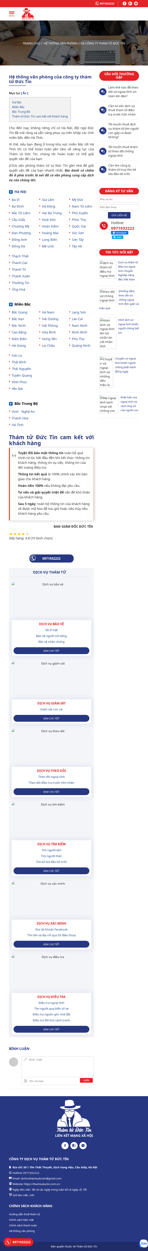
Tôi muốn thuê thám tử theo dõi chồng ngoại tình (123, 151)
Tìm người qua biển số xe (51, 1009)
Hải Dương (50, 319)
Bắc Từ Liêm (21, 213)
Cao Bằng (19, 332)
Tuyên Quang (22, 375)
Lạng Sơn (79, 312)
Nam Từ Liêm (82, 206)
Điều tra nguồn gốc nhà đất (51, 1014)
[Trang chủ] (28, 14)
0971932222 (107, 3)
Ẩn (25, 93)
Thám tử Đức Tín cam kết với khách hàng (40, 116)
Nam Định (79, 325)
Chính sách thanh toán (23, 1225)
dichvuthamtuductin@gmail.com (41, 1178)
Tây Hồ (77, 246)
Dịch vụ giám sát (51, 703)
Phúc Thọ (79, 219)
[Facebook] (125, 3)
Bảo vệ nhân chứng (51, 642)
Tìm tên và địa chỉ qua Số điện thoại (51, 935)
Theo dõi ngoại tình (51, 777)
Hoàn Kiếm (50, 226)
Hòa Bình (49, 332)
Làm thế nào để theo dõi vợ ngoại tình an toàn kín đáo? (123, 91)
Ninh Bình (79, 332)
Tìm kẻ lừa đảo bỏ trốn (51, 862)
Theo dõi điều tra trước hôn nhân (51, 783)
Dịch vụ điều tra (51, 997)
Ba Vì (15, 199)
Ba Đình (18, 206)
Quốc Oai (79, 226)
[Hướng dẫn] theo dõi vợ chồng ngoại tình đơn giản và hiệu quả (119, 299)
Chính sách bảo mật (21, 1220)
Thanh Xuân (21, 276)
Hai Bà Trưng (52, 213)
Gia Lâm (48, 199)
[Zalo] (130, 3)
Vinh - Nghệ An (23, 411)
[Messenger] (136, 3)
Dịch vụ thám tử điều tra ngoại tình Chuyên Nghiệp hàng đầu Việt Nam (128, 270)
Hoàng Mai (50, 233)
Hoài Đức (49, 219)
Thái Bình (19, 362)
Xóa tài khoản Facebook (51, 929)
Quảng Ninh (81, 345)
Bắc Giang (19, 312)
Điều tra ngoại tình (51, 1003)
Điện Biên (19, 339)
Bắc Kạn (18, 319)
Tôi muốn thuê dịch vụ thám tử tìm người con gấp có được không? (123, 130)
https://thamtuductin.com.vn (42, 1184)
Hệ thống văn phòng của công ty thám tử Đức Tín (84, 43)
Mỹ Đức (77, 199)
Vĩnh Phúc (19, 382)
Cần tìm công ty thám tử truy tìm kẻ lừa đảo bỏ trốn (122, 169)
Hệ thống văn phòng (22, 1231)
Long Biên (49, 239)
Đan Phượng (21, 233)
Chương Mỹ (20, 226)
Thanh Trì (19, 269)
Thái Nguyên (21, 369)
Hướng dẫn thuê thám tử (24, 1214)
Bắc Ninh (19, 325)
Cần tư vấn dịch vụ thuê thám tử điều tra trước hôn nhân (122, 110)
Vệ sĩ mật (51, 630)
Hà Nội (16, 102)
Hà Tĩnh (17, 425)
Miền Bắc (18, 107)
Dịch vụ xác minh (51, 923)
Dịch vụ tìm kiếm (51, 844)
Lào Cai (77, 319)
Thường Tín (20, 283)
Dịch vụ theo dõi (51, 771)
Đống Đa (18, 246)
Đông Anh (19, 239)
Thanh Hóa (20, 418)
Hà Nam (48, 312)
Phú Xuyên (80, 213)
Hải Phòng (50, 325)
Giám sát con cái (51, 709)
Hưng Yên (49, 339)
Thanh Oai (19, 263)
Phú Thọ (78, 339)
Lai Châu (48, 345)
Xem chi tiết (51, 650)
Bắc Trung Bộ (21, 112)
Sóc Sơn (78, 233)
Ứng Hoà (18, 289)
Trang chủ (31, 43)
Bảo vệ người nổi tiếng (51, 636)
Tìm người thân (51, 856)
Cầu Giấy (18, 219)
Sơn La (17, 355)
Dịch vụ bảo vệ (51, 624)
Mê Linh (48, 246)
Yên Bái (17, 388)
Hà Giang (19, 345)
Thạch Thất (20, 256)
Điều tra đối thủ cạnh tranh (51, 1020)
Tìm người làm (51, 850)
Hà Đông (48, 206)
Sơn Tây (78, 239)
